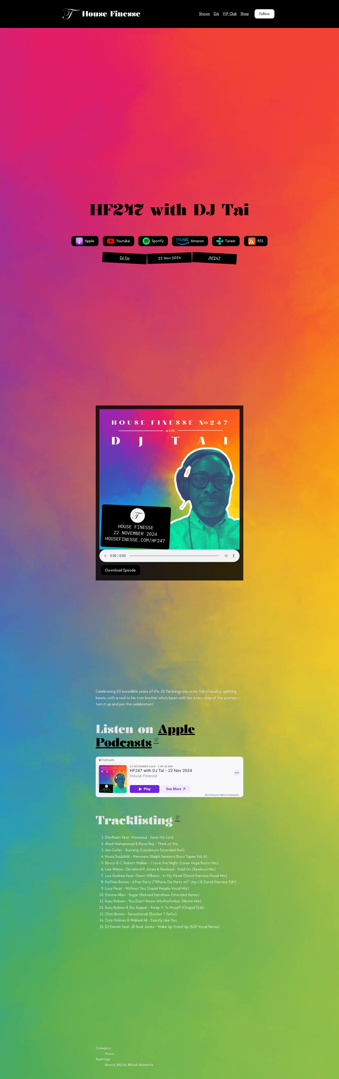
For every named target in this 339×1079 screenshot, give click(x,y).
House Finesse (111, 14)
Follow (264, 13)
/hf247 (214, 258)
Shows (204, 13)
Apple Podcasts (145, 735)
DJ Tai (124, 258)
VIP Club (230, 13)
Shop (245, 13)
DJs (216, 13)
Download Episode (120, 570)
